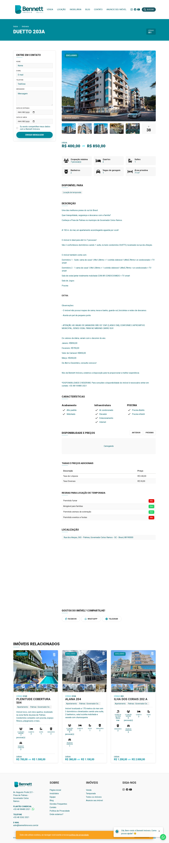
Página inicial (55, 790)
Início (15, 26)
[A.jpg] (69, 128)
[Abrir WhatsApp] (163, 837)
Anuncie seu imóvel (116, 9)
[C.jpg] (85, 128)
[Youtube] (138, 9)
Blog (87, 9)
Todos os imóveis (94, 797)
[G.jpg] (117, 128)
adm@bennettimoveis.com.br (25, 825)
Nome (18, 61)
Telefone (19, 80)
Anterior (136, 433)
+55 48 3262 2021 (21, 817)
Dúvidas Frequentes (58, 804)
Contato (98, 9)
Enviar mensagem (34, 135)
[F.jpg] (133, 128)
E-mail (18, 71)
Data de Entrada (22, 108)
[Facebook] (135, 9)
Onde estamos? (56, 814)
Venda (50, 9)
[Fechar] (159, 831)
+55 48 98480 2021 (21, 809)
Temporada (91, 793)
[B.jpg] (101, 128)
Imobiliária (75, 9)
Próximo (150, 433)
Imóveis (25, 26)
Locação (61, 9)
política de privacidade (79, 835)
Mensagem (20, 89)
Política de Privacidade (60, 811)
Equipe (53, 797)
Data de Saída (21, 117)
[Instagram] (131, 9)
